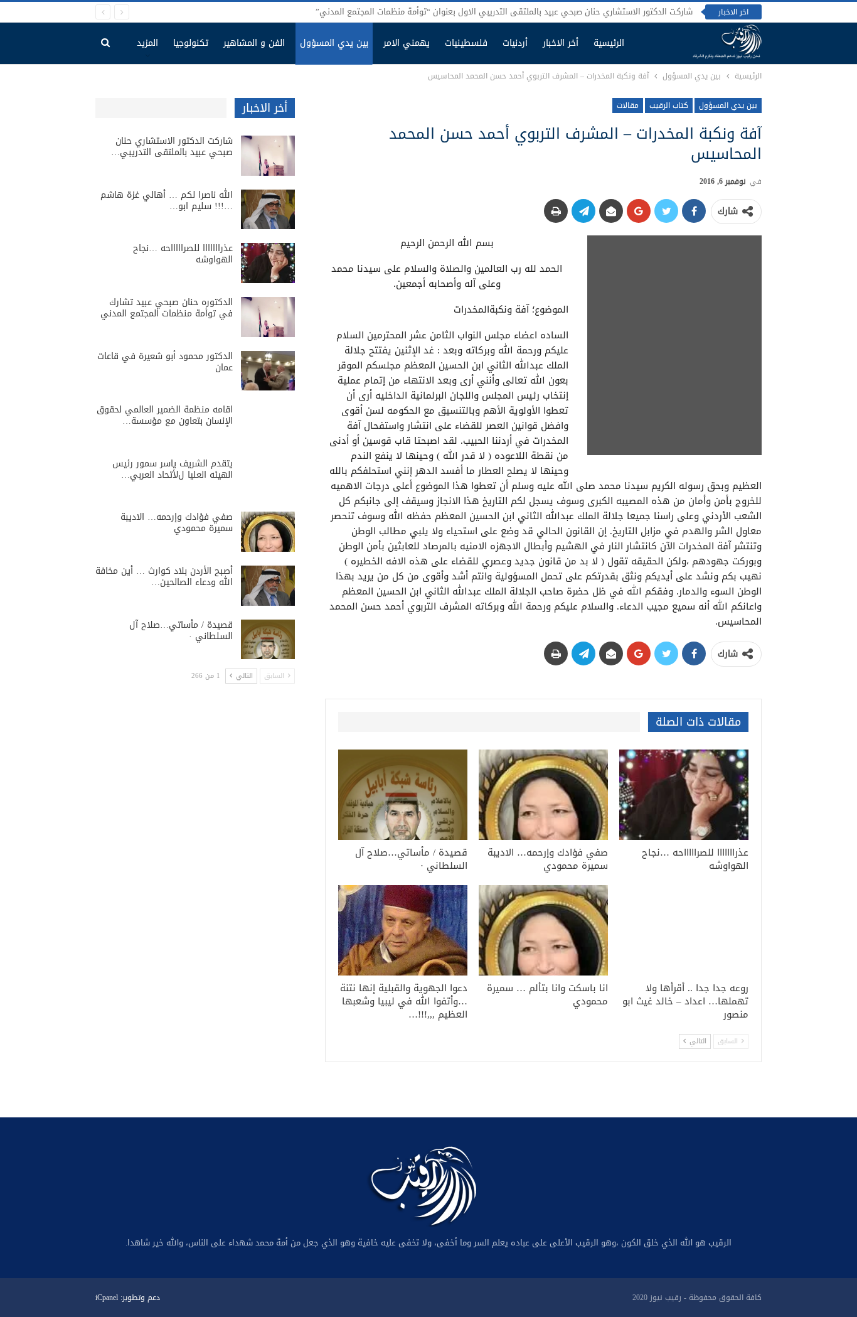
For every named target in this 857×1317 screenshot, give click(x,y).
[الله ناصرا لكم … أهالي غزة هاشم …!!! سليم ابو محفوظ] (268, 210)
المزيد (147, 43)
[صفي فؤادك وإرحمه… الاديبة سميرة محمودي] (543, 795)
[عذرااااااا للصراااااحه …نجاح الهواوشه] (683, 795)
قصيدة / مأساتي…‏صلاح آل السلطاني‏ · (181, 630)
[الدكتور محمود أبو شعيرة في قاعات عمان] (268, 371)
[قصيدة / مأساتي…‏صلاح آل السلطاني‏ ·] (402, 795)
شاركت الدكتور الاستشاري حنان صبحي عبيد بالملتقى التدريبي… (172, 146)
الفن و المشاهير (254, 43)
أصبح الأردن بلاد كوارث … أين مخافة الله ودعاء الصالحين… (164, 576)
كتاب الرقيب (668, 105)
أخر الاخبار (560, 43)
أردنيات (515, 43)
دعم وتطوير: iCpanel (127, 1297)
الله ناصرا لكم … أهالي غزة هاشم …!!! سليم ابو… (166, 200)
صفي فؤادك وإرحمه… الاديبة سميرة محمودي (176, 522)
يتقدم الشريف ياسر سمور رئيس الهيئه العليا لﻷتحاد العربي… (172, 469)
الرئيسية (609, 43)
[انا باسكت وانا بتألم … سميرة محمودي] (543, 930)
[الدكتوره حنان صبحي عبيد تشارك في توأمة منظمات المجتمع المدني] (268, 317)
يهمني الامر (406, 43)
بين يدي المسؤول (334, 43)
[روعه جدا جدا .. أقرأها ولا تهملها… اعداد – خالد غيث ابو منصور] (683, 930)
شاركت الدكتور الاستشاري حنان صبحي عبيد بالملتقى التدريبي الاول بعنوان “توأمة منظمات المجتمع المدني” (504, 11)
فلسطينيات (466, 43)
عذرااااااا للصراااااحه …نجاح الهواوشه (183, 254)
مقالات (628, 105)
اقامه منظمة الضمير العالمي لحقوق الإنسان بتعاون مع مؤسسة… (165, 415)
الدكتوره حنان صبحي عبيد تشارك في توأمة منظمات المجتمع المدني (166, 308)
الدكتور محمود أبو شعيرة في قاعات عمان (165, 362)
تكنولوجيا (190, 43)
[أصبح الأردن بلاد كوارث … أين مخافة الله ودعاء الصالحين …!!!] (268, 586)
